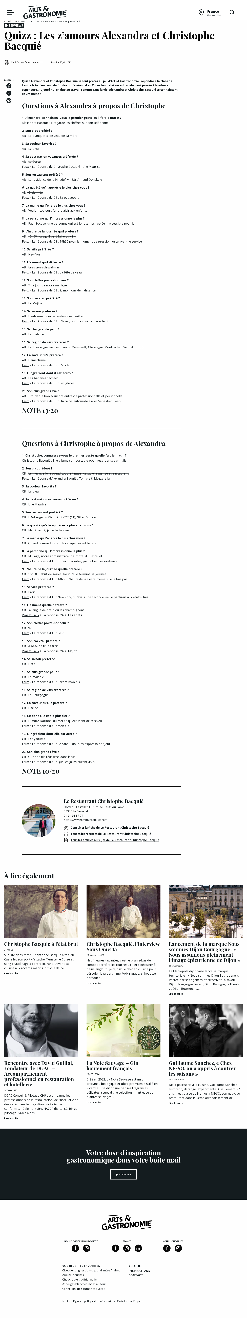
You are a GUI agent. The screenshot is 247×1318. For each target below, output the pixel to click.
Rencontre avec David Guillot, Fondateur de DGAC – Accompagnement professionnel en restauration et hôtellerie (39, 1073)
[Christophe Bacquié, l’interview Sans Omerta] (123, 911)
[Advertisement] (216, 100)
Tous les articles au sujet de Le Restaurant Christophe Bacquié (115, 840)
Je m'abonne (123, 1174)
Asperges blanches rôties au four (84, 1284)
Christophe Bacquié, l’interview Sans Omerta (123, 946)
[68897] (86, 1248)
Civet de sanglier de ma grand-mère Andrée (91, 1270)
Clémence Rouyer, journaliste (29, 62)
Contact (136, 1275)
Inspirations (139, 1271)
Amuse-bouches (73, 1275)
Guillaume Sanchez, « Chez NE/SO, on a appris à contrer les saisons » (202, 1068)
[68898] (75, 1248)
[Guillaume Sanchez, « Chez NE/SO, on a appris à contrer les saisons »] (206, 1030)
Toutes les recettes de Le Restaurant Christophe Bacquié (111, 834)
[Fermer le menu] (9, 12)
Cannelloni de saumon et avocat (83, 1289)
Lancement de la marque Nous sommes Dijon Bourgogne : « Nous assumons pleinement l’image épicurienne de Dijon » (204, 951)
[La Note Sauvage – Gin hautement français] (123, 1030)
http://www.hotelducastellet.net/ (85, 820)
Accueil (7, 21)
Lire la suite (11, 973)
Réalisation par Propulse (129, 1301)
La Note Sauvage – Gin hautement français (112, 1065)
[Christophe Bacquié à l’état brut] (41, 911)
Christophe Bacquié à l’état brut (41, 943)
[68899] (138, 1248)
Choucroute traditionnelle (79, 1279)
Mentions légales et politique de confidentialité (88, 1301)
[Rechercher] (232, 12)
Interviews (20, 21)
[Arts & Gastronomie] (45, 13)
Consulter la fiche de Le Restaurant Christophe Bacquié (110, 828)
